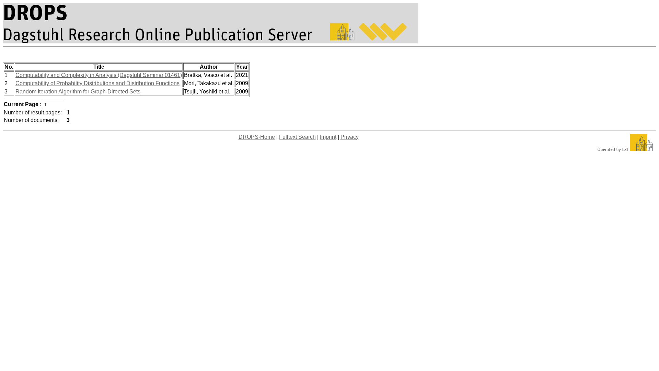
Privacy (349, 137)
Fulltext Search (297, 137)
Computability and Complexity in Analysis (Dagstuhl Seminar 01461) (98, 75)
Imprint (328, 137)
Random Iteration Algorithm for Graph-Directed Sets (77, 91)
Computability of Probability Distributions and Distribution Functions (97, 83)
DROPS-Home (257, 137)
